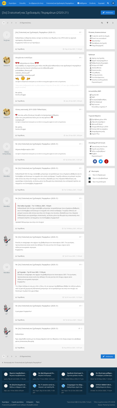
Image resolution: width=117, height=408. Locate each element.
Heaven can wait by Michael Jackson (47, 387)
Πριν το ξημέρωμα (99, 175)
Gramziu (112, 405)
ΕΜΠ (93, 97)
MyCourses (95, 104)
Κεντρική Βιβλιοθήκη (98, 100)
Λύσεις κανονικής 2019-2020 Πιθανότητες (30, 109)
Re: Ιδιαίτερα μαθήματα (104, 373)
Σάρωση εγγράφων (98, 122)
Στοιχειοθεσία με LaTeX (99, 127)
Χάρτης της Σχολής (97, 58)
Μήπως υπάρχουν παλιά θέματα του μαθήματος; (18, 387)
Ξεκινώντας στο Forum (99, 146)
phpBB (12, 405)
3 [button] (11, 23)
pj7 (7, 245)
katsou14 (7, 65)
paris (5, 379)
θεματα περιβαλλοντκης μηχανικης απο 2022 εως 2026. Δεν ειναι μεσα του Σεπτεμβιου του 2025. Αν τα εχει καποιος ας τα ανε (18, 375)
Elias (63, 379)
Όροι (38, 402)
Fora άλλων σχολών (98, 107)
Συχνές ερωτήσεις (97, 149)
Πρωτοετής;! (95, 41)
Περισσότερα (96, 82)
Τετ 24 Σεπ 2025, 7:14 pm (104, 391)
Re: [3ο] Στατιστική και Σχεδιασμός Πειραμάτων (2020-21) (36, 144)
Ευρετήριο (5, 402)
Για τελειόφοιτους (97, 77)
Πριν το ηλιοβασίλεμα (100, 178)
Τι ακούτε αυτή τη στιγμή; (100, 36)
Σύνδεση (92, 3)
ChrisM (92, 391)
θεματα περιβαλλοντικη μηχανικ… (22, 373)
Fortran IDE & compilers (99, 129)
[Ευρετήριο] (4, 3)
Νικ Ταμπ (36, 391)
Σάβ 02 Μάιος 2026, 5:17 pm (74, 379)
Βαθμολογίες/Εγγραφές (99, 63)
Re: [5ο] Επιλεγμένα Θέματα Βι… (21, 385)
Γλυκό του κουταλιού (98, 38)
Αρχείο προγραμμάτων (99, 61)
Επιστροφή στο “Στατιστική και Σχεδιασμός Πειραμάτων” (23, 363)
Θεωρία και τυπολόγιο (23, 57)
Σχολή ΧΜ (94, 95)
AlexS (92, 379)
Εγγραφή (101, 3)
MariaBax (7, 176)
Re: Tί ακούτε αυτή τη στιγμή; (49, 385)
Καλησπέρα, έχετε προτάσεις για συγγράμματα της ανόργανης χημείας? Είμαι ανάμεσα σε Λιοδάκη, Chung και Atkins (75, 387)
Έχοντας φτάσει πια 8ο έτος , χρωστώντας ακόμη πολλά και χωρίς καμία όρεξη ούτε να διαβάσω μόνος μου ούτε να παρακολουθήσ (75, 375)
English (94, 154)
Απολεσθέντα (96, 68)
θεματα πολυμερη (44, 375)
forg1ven (7, 40)
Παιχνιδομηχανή (97, 45)
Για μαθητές (95, 73)
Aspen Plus (95, 134)
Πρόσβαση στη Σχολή (99, 43)
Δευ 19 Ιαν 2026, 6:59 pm (15, 391)
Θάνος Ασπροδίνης (7, 153)
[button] (16, 23)
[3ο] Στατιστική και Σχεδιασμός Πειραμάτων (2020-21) (35, 12)
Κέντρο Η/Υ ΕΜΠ (97, 65)
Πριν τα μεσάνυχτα (99, 182)
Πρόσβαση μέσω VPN (99, 119)
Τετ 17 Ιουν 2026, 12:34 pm (46, 379)
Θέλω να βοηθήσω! (98, 151)
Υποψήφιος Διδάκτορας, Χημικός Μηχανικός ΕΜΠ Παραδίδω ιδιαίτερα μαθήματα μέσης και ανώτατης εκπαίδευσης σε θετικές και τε (104, 375)
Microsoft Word (96, 124)
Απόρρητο (29, 402)
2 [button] (7, 23)
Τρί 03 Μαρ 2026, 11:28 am (103, 379)
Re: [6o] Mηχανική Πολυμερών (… (50, 373)
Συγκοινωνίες (96, 70)
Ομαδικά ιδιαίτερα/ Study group (79, 373)
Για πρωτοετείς (96, 75)
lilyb (5, 391)
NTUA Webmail (96, 102)
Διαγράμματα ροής (98, 131)
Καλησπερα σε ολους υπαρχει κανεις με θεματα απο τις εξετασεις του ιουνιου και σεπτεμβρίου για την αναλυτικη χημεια (104, 387)
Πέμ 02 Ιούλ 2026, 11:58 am (17, 379)
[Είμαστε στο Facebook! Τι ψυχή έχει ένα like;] (95, 161)
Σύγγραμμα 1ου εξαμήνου (76, 385)
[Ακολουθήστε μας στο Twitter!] (101, 161)
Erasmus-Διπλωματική (99, 80)
